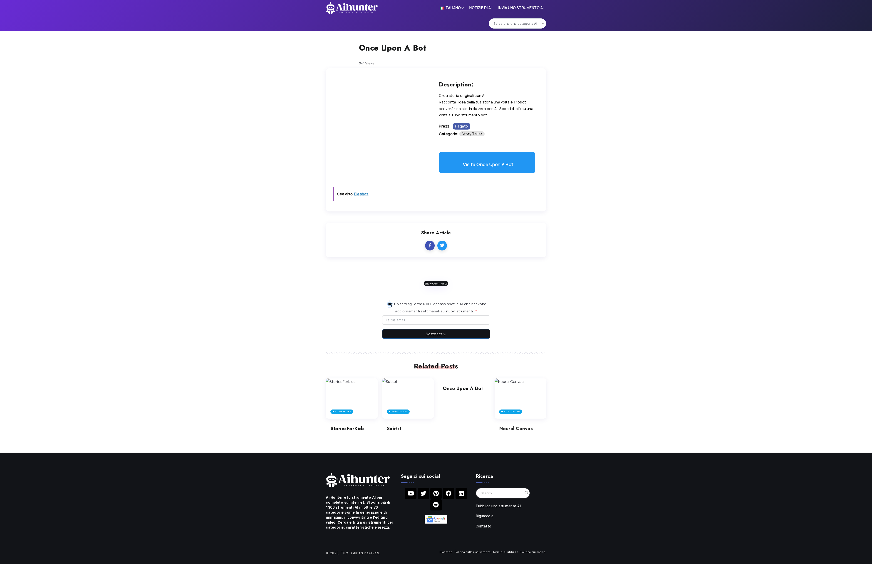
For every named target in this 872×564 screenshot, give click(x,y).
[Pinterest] (436, 493)
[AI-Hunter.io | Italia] (358, 479)
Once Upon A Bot (463, 388)
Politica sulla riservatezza (473, 552)
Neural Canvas (516, 428)
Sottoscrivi (436, 333)
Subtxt (394, 428)
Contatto (483, 526)
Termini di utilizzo (505, 552)
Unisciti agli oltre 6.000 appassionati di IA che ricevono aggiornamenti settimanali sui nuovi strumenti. (440, 307)
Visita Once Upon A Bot (488, 164)
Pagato (461, 126)
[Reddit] (436, 504)
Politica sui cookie (532, 552)
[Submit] (527, 493)
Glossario (446, 552)
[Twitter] (423, 493)
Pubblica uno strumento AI (498, 506)
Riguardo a (484, 516)
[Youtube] (410, 493)
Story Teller (472, 133)
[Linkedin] (461, 493)
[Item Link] (352, 398)
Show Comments (436, 283)
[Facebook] (448, 493)
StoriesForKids (347, 428)
